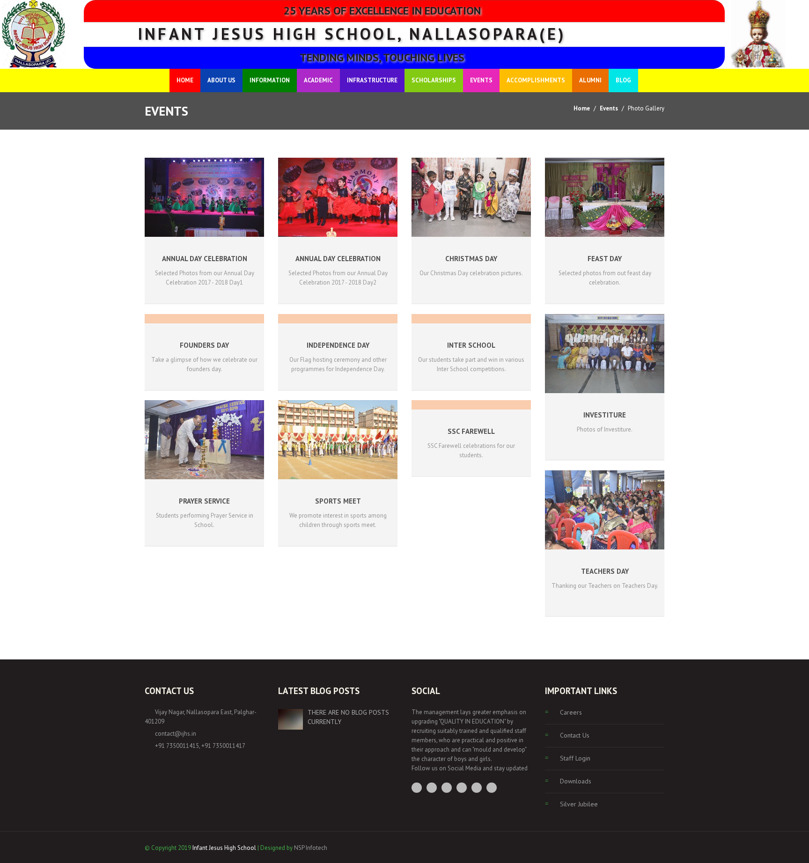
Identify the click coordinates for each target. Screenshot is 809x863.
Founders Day (204, 345)
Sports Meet (338, 501)
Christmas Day (471, 258)
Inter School (471, 345)
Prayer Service (204, 501)
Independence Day (338, 345)
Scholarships (434, 80)
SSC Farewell (471, 431)
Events (481, 80)
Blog (623, 80)
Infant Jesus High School (224, 848)
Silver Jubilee (579, 804)
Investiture (604, 414)
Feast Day (605, 258)
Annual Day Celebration (204, 258)
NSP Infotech (310, 848)
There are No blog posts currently (348, 717)
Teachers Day (605, 571)
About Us (221, 80)
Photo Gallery (646, 108)
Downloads (575, 781)
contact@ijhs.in (175, 734)
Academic (318, 80)
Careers (571, 712)
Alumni (590, 80)
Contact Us (574, 735)
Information (270, 80)
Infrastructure (372, 80)
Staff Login (575, 758)
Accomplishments (536, 80)
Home (185, 80)
